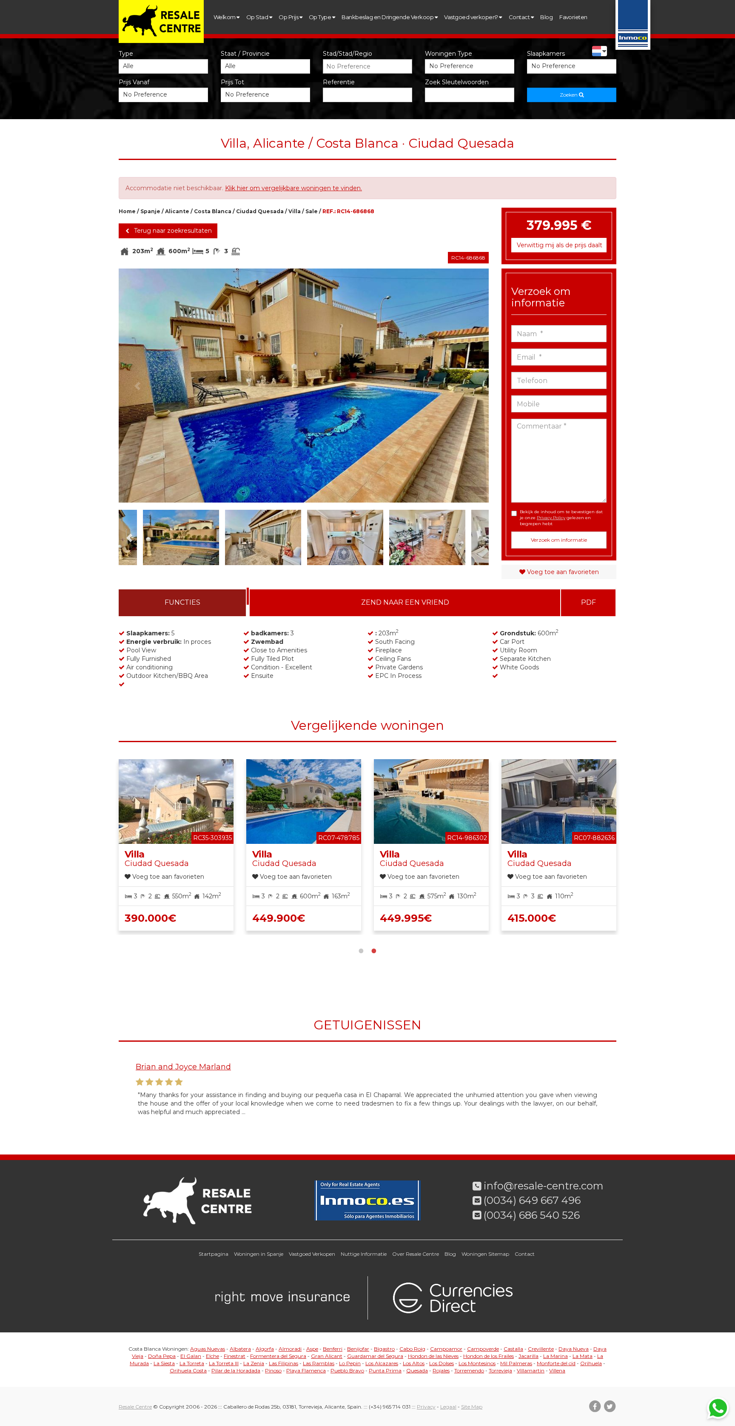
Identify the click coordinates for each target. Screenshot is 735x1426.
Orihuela (591, 1363)
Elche (212, 1356)
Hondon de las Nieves (433, 1356)
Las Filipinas (283, 1363)
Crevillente (541, 1349)
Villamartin (530, 1370)
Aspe (312, 1349)
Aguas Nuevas (207, 1349)
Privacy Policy (551, 517)
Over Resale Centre (415, 1254)
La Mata (583, 1356)
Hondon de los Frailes (488, 1356)
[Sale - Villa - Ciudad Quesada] (304, 386)
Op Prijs (289, 17)
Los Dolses (441, 1363)
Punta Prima (385, 1370)
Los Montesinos (477, 1363)
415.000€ (531, 918)
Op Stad (257, 17)
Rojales (441, 1370)
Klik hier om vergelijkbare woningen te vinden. (293, 188)
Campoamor (446, 1349)
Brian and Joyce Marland (183, 1067)
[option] (304, 386)
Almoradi (290, 1349)
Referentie (339, 82)
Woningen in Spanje (258, 1254)
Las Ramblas (318, 1363)
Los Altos (413, 1363)
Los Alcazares (381, 1363)
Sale (311, 211)
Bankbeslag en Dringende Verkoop (388, 17)
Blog (546, 17)
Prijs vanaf (134, 82)
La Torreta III (224, 1363)
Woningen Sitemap (485, 1254)
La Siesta (164, 1363)
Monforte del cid (556, 1363)
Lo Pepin (350, 1363)
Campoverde (483, 1349)
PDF (588, 602)
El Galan (190, 1356)
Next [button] (470, 386)
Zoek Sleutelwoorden (457, 82)
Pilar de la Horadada (235, 1370)
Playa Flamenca (306, 1370)
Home (127, 211)
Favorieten (573, 17)
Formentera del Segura (278, 1356)
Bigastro (384, 1349)
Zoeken (569, 94)
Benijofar (358, 1349)
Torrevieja (500, 1370)
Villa (294, 211)
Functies (182, 602)
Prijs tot (232, 82)
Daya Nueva (573, 1349)
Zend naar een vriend (405, 602)
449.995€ (406, 918)
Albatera (240, 1349)
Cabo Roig (412, 1349)
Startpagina (213, 1254)
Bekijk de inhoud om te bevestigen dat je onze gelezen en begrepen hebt (561, 518)
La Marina (555, 1356)
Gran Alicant (326, 1356)
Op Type (320, 17)
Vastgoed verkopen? (471, 17)
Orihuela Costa (188, 1370)
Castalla (513, 1349)
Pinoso (273, 1370)
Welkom (225, 17)
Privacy (426, 1406)
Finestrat (234, 1356)
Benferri (332, 1349)
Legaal (448, 1406)
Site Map (471, 1406)
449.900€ (278, 918)
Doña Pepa (162, 1356)
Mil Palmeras (516, 1363)
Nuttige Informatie (364, 1254)
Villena (557, 1370)
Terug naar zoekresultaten (172, 230)
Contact (520, 17)
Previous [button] (137, 386)
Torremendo (469, 1370)
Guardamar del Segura (375, 1356)
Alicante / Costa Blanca (198, 211)
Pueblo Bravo (347, 1370)
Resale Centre (135, 1406)
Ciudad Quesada (260, 211)
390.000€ (150, 918)
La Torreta (191, 1363)
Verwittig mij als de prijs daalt (559, 245)
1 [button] (361, 950)
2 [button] (374, 950)
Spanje (150, 211)
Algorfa (265, 1349)
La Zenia (253, 1363)
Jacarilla (528, 1356)
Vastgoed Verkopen (312, 1254)
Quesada (417, 1370)
